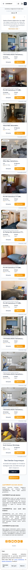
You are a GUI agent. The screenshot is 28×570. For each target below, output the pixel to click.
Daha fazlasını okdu (13, 28)
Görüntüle (20, 62)
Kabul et (22, 565)
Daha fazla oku (5, 565)
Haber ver (14, 471)
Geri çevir (13, 565)
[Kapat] (24, 17)
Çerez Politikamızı (19, 559)
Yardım (14, 546)
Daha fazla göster (14, 477)
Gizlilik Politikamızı (7, 561)
